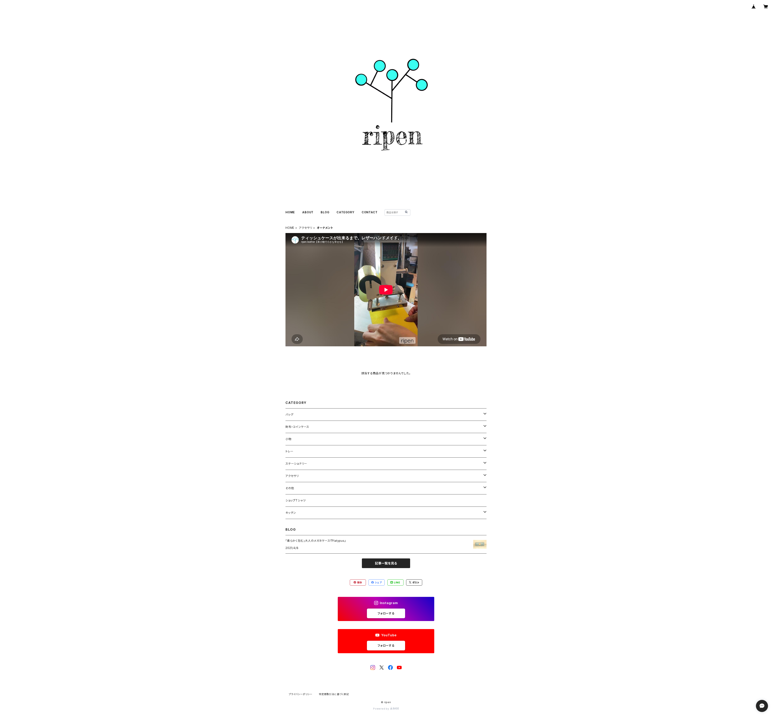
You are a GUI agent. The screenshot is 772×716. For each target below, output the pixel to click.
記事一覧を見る (386, 563)
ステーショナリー (296, 463)
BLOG (325, 212)
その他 (289, 488)
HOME (290, 212)
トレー (289, 451)
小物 (288, 439)
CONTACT (370, 212)
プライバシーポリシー (300, 694)
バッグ (289, 414)
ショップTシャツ (295, 500)
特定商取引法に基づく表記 (334, 694)
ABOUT (307, 212)
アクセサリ (305, 227)
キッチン (290, 512)
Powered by (381, 708)
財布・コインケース (297, 426)
